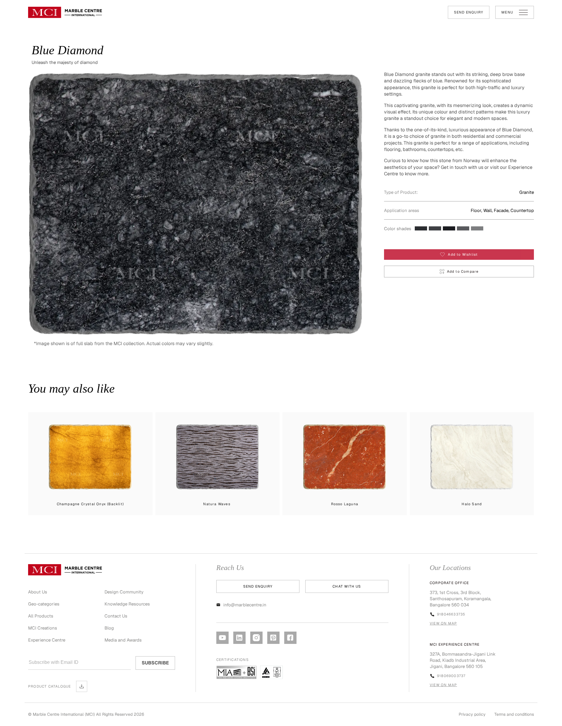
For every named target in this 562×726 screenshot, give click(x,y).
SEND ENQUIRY (468, 12)
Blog (109, 628)
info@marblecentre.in (244, 605)
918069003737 (451, 676)
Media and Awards (123, 640)
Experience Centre (46, 640)
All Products (40, 616)
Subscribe (155, 663)
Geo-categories (43, 604)
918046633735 (451, 614)
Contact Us (115, 616)
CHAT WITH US (347, 586)
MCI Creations (42, 628)
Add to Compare (463, 271)
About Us (37, 592)
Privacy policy (472, 714)
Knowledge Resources (127, 604)
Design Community (123, 592)
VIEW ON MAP (443, 623)
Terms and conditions (514, 714)
